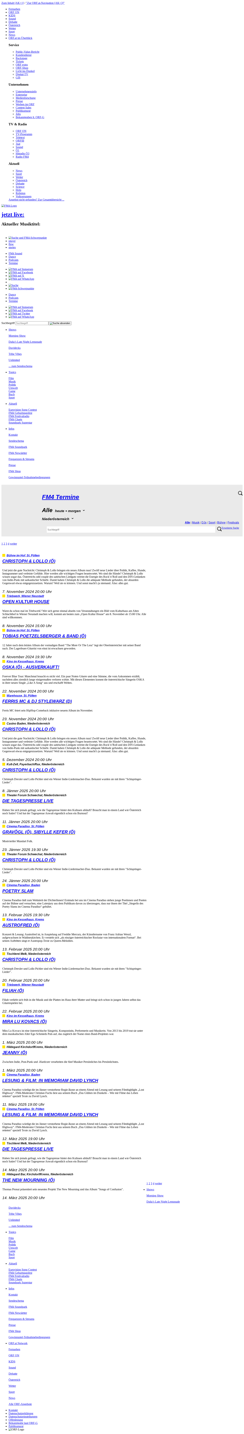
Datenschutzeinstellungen (23, 1416)
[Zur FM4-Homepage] (9, 205)
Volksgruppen (23, 196)
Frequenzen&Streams (21, 459)
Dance (12, 256)
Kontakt (13, 434)
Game (12, 391)
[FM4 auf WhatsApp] (21, 278)
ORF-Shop (22, 67)
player (12, 240)
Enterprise (21, 94)
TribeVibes (15, 353)
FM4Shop (15, 471)
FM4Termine (60, 497)
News (12, 34)
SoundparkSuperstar (20, 422)
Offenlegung (16, 1419)
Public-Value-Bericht (27, 51)
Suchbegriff (8, 323)
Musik (12, 381)
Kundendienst (23, 55)
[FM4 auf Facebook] (21, 272)
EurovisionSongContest (23, 409)
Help (18, 189)
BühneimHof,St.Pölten (23, 555)
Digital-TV (22, 74)
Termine (13, 263)
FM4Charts (15, 419)
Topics (12, 372)
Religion (20, 193)
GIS (18, 77)
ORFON (14, 12)
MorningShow (17, 335)
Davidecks (15, 347)
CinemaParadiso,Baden (23, 885)
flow (11, 244)
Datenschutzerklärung (21, 1413)
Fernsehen (14, 9)
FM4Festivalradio (19, 416)
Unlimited (14, 360)
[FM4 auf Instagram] (21, 269)
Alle (187, 522)
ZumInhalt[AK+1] (12, 2)
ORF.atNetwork (18, 1343)
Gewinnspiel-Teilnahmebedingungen (29, 477)
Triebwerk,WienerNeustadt (25, 596)
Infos (11, 428)
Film (11, 378)
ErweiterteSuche (230, 528)
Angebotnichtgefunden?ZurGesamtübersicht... (36, 199)
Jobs (18, 114)
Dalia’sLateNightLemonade (25, 341)
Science (20, 186)
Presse (19, 101)
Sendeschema (16, 440)
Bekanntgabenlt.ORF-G (30, 117)
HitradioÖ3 (22, 153)
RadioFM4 (22, 156)
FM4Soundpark (18, 446)
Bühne (221, 522)
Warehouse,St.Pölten (22, 695)
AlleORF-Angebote (20, 1404)
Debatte (13, 21)
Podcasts (13, 259)
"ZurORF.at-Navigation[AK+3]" (45, 2)
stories (12, 247)
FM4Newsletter (18, 453)
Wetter (12, 28)
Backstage (21, 58)
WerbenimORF (25, 104)
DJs (203, 522)
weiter (13, 543)
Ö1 (17, 150)
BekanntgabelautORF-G (23, 1423)
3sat (18, 143)
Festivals (233, 522)
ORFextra (22, 64)
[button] (28, 237)
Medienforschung (26, 97)
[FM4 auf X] (16, 275)
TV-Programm (24, 134)
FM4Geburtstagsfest (20, 412)
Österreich (14, 25)
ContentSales (23, 107)
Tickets (20, 61)
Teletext (20, 137)
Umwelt (13, 387)
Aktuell (13, 403)
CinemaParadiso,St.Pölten (25, 826)
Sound (12, 18)
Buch (12, 394)
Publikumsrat (23, 110)
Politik (12, 384)
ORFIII (20, 140)
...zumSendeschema (20, 366)
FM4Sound (15, 253)
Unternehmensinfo (26, 91)
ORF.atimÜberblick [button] (20, 38)
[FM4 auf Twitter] (19, 313)
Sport (12, 31)
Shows (12, 329)
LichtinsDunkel (25, 71)
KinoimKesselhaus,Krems (25, 661)
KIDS (12, 15)
